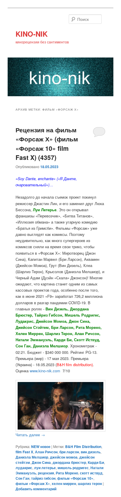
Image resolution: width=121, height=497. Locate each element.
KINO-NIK (32, 34)
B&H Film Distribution (83, 446)
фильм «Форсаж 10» (75, 478)
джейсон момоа (64, 457)
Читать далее (30, 434)
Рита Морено (67, 473)
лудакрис (24, 467)
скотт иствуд (91, 473)
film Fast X (24, 451)
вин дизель (90, 451)
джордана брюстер (69, 462)
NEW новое (41, 446)
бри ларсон (69, 451)
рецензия (46, 473)
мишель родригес (73, 467)
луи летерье (45, 467)
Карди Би (96, 462)
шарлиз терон (90, 483)
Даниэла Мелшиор (32, 457)
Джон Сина (41, 462)
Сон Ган (22, 478)
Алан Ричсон (46, 451)
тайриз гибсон (43, 478)
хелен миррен (64, 483)
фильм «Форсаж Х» (33, 483)
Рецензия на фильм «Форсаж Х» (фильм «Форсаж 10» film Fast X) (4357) (47, 143)
